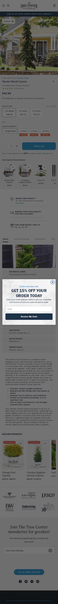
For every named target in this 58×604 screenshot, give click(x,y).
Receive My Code (29, 316)
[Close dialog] (53, 282)
